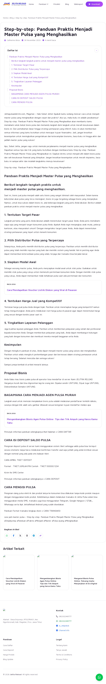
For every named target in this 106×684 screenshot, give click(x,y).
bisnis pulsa (48, 401)
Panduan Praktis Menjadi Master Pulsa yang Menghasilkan (35, 56)
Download (96, 4)
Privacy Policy (62, 659)
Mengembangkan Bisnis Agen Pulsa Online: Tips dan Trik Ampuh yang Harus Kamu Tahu (52, 421)
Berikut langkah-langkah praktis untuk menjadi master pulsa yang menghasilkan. (48, 61)
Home (31, 4)
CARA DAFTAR (64, 432)
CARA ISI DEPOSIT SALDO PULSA (27, 98)
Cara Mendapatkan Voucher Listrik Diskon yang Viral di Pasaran (42, 290)
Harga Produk (8, 654)
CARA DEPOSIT (52, 479)
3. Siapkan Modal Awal (21, 73)
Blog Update (8, 659)
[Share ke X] (20, 535)
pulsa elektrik (25, 493)
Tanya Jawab (61, 650)
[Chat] (99, 677)
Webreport (78, 4)
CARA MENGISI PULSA (21, 102)
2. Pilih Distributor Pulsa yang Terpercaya (30, 69)
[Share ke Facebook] (13, 535)
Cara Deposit (8, 650)
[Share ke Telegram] (33, 535)
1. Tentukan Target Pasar (22, 65)
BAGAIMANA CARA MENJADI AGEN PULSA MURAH (35, 94)
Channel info (64, 630)
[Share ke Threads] (27, 535)
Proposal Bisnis (16, 90)
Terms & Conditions (64, 654)
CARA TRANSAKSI (52, 511)
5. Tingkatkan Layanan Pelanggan (26, 81)
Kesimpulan (16, 85)
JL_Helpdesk (64, 626)
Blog (67, 4)
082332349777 (65, 621)
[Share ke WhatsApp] (6, 535)
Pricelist (57, 4)
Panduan (42, 4)
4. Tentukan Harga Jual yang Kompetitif (29, 77)
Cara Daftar (8, 645)
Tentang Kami (61, 645)
